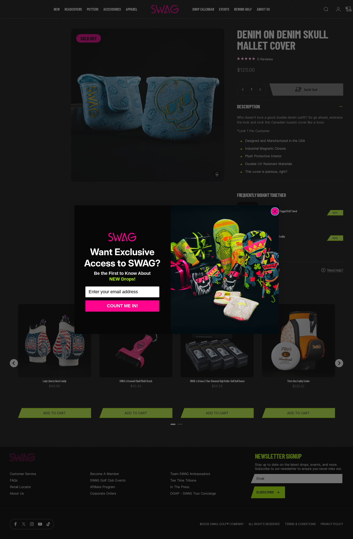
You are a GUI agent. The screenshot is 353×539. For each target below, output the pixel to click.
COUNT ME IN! (122, 305)
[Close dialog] (275, 211)
